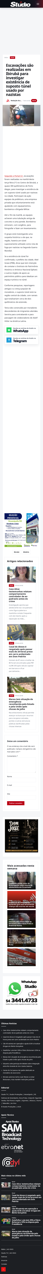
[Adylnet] (21, 1162)
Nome (9, 776)
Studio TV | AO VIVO (8, 1253)
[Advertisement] (21, 30)
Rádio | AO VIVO (7, 1249)
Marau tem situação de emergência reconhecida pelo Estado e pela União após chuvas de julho (21, 704)
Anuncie (4, 1260)
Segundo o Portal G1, (13, 176)
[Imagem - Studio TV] (21, 992)
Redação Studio (16, 100)
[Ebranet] (21, 1148)
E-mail (9, 785)
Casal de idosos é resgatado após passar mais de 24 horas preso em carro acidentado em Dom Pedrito (21, 651)
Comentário (12, 756)
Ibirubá (16, 552)
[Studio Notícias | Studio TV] (20, 4)
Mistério (26, 552)
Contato (4, 1264)
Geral (12, 57)
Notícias (4, 1257)
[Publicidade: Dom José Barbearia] (21, 835)
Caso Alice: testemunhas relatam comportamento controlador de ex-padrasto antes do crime (20, 595)
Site (8, 794)
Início (6, 57)
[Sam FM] (21, 1130)
